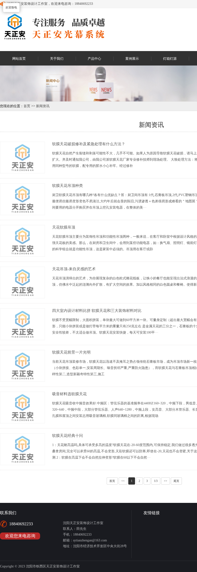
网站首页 (19, 58)
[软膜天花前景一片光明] (22, 380)
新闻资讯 (42, 106)
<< (123, 481)
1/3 (156, 481)
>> (165, 481)
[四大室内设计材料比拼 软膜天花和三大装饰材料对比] (22, 339)
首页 (27, 106)
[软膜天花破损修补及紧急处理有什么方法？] (22, 172)
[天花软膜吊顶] (22, 255)
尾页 (176, 481)
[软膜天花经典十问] (22, 464)
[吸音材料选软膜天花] (22, 422)
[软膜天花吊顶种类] (22, 214)
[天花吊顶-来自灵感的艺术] (22, 297)
